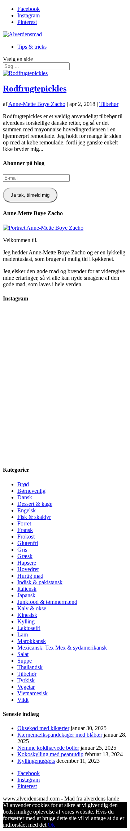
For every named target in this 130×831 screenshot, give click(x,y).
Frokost (26, 536)
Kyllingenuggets (36, 761)
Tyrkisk (26, 680)
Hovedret (28, 569)
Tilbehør (108, 104)
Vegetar (26, 687)
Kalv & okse (31, 608)
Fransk (25, 530)
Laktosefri (28, 628)
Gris (22, 550)
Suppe (24, 661)
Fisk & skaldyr (34, 517)
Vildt (23, 700)
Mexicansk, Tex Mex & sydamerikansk (62, 647)
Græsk (24, 556)
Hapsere (26, 563)
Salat (23, 654)
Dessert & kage (34, 504)
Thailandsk (30, 667)
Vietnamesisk (32, 693)
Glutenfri (27, 543)
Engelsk (26, 510)
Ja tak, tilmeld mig (30, 195)
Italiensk (26, 589)
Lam (22, 634)
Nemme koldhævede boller (48, 748)
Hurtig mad (30, 576)
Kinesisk (27, 615)
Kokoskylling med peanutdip (50, 754)
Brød (23, 484)
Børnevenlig (31, 491)
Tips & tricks (32, 47)
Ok (51, 825)
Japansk (26, 595)
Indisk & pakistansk (39, 582)
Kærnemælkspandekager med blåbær (59, 735)
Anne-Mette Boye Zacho (36, 104)
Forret (24, 523)
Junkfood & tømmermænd (47, 602)
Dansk (24, 497)
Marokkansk (31, 641)
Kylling (26, 621)
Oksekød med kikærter (43, 728)
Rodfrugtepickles (34, 88)
